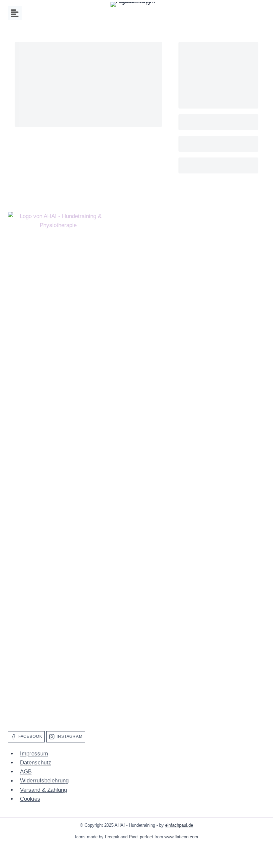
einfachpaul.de (179, 825)
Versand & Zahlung (43, 790)
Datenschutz (35, 762)
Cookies (30, 799)
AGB (26, 771)
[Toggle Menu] (15, 13)
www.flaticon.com (181, 836)
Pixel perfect (141, 836)
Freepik (112, 836)
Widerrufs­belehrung (44, 781)
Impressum (34, 753)
